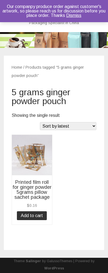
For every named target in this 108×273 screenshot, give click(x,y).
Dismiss (73, 15)
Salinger (33, 261)
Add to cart (32, 215)
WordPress (54, 268)
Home (17, 67)
